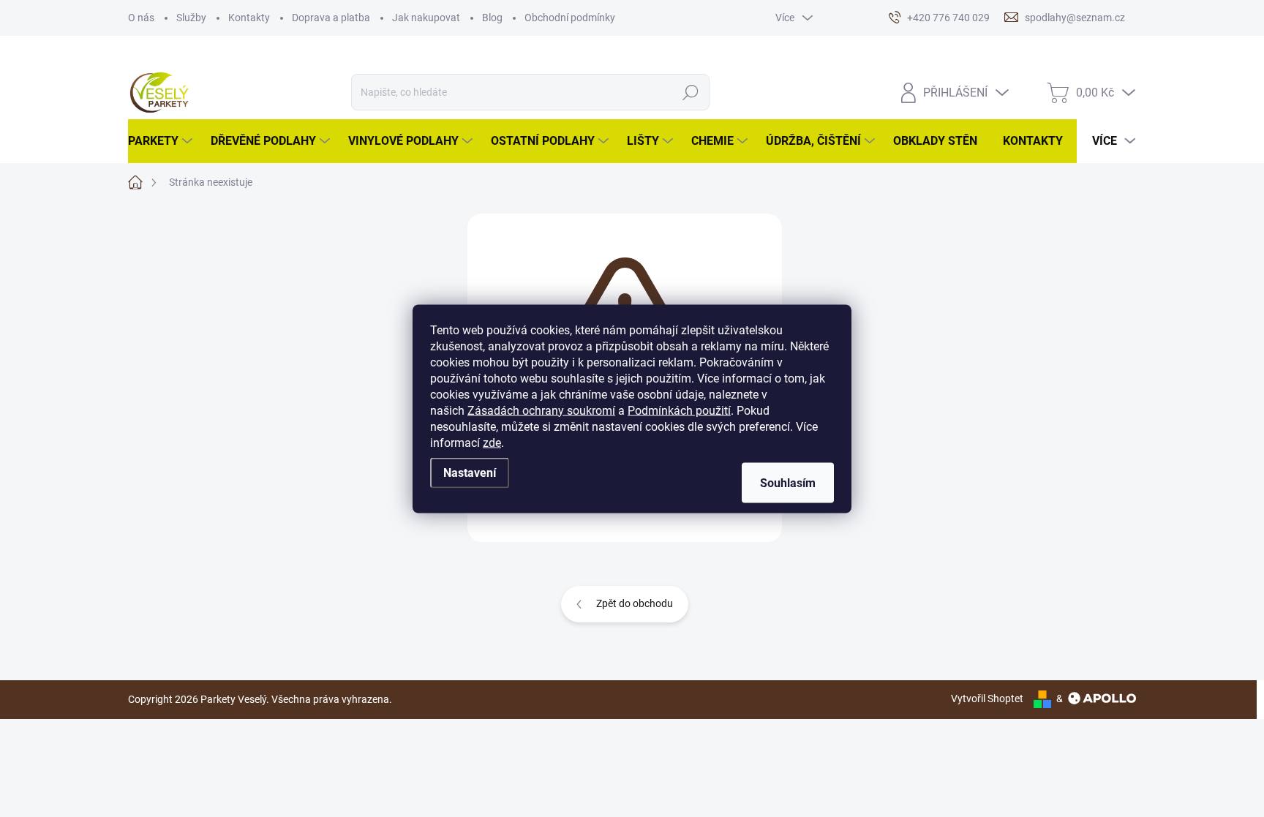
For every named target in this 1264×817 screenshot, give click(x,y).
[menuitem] (162, 141)
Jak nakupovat (426, 17)
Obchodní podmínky (569, 17)
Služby (191, 17)
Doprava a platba (331, 17)
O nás (141, 17)
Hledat (691, 92)
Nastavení (469, 472)
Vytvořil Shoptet (987, 698)
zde (492, 442)
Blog (492, 17)
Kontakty (249, 17)
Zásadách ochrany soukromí (541, 410)
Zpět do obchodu (634, 603)
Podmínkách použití (679, 410)
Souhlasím (788, 482)
